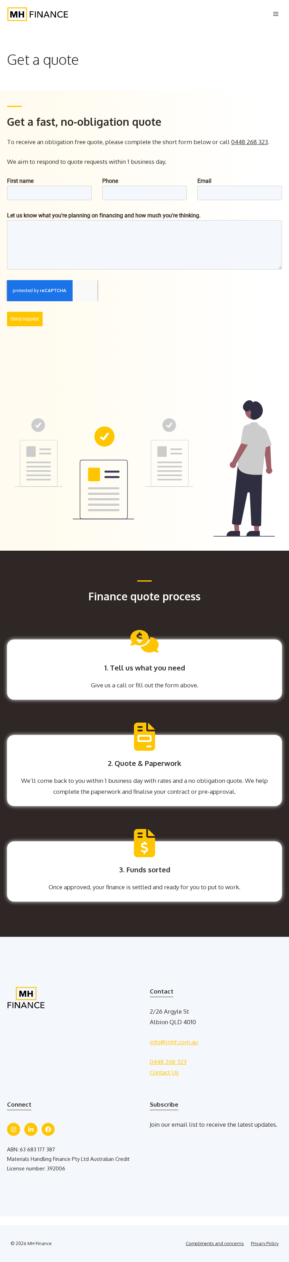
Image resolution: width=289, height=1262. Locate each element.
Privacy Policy (264, 1243)
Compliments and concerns (215, 1243)
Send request (25, 319)
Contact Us (164, 1072)
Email (204, 181)
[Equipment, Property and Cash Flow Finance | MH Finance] (37, 14)
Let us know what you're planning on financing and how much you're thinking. (104, 215)
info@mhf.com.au (174, 1042)
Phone (110, 181)
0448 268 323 (249, 142)
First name (20, 181)
